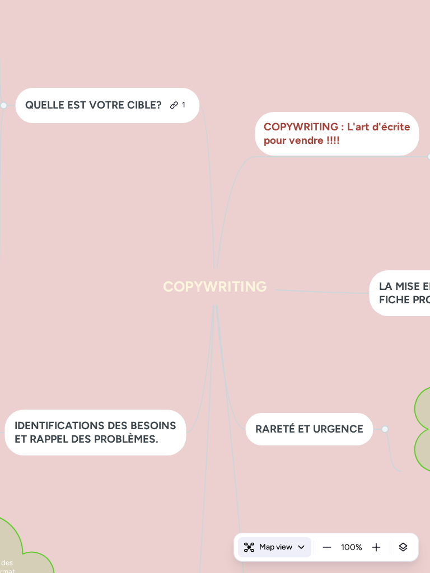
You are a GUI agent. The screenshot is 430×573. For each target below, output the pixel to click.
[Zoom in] (376, 547)
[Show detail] (403, 547)
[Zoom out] (327, 547)
